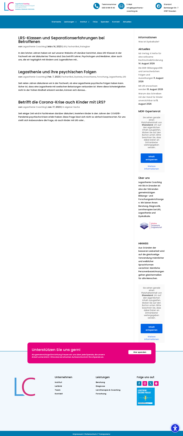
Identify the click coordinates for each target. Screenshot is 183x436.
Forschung (102, 76)
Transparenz (104, 434)
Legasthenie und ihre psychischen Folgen (57, 71)
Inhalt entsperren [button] (151, 158)
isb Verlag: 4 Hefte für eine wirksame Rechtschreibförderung (150, 57)
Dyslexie (78, 76)
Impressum (78, 434)
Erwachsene (89, 76)
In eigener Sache (71, 107)
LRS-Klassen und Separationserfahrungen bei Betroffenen (61, 39)
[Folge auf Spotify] (156, 383)
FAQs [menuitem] (95, 22)
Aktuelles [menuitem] (127, 22)
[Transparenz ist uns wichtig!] (151, 230)
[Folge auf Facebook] (139, 383)
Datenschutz (91, 434)
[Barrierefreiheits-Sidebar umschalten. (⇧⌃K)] (175, 428)
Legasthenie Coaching (34, 46)
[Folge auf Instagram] (145, 383)
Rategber (85, 46)
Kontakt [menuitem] (116, 22)
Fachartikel (73, 46)
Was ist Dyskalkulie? (148, 41)
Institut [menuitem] (83, 22)
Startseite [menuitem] (56, 22)
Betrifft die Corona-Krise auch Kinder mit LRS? (61, 102)
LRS (65, 46)
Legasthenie (115, 76)
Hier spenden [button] (139, 352)
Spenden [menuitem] (105, 22)
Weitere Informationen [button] (151, 167)
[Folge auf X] (150, 383)
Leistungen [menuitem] (69, 22)
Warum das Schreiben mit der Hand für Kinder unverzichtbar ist (150, 97)
